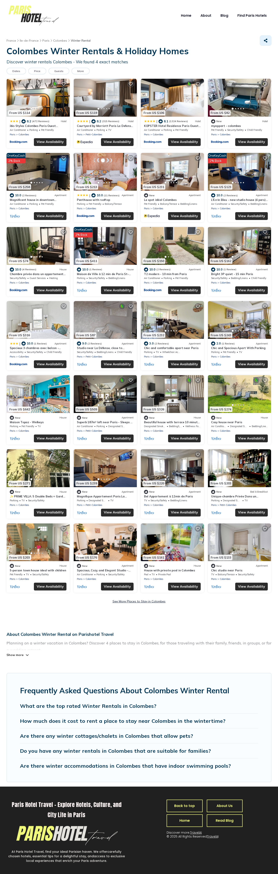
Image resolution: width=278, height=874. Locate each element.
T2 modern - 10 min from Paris (165, 274)
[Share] (265, 40)
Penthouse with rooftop (93, 200)
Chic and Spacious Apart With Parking (238, 348)
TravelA (212, 836)
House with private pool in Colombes (169, 570)
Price (37, 71)
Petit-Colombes (94, 134)
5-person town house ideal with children (38, 570)
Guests (58, 71)
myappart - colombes (226, 126)
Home (186, 15)
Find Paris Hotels (252, 15)
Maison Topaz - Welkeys (26, 422)
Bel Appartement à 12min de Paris (168, 496)
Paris (12, 134)
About (205, 15)
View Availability (50, 142)
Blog (224, 15)
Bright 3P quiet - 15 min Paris (232, 274)
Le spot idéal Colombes (160, 200)
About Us (225, 805)
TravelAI (196, 832)
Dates (16, 71)
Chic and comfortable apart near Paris (171, 348)
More (80, 71)
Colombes (23, 134)
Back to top (184, 805)
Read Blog (224, 820)
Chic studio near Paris (226, 570)
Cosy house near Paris (226, 422)
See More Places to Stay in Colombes (139, 601)
